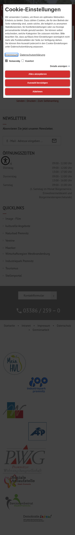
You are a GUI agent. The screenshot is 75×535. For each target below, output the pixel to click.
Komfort (29, 61)
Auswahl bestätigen (37, 83)
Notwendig (15, 61)
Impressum (11, 54)
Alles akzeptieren (38, 74)
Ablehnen (37, 91)
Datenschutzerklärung (32, 54)
